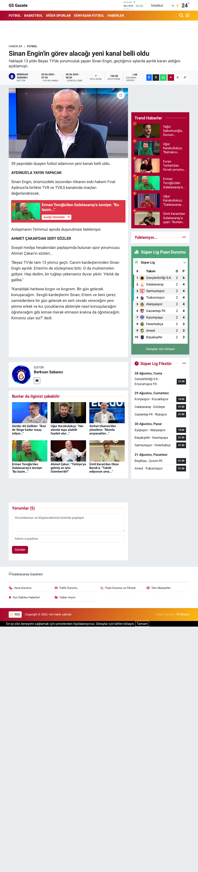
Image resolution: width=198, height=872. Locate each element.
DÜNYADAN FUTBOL (89, 15)
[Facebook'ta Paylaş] (149, 77)
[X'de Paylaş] (156, 77)
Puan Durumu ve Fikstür (120, 588)
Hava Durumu (22, 588)
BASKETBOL (33, 15)
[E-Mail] (37, 381)
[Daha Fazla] (171, 77)
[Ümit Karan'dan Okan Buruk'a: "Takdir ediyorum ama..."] (107, 450)
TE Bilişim (182, 614)
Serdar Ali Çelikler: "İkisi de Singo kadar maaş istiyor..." (29, 429)
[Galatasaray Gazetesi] (26, 574)
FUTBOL (15, 15)
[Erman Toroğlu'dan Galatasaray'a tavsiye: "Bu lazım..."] (29, 450)
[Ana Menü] (186, 15)
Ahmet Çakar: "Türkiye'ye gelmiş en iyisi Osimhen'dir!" (68, 467)
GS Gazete (18, 5)
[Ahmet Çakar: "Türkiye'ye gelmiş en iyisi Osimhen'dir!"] (68, 450)
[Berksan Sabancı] (21, 374)
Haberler (15, 46)
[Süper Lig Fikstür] (184, 363)
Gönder (20, 550)
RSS (17, 614)
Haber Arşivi (67, 597)
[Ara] (181, 15)
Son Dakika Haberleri (26, 597)
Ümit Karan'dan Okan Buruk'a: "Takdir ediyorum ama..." (104, 467)
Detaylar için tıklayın (160, 349)
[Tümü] (184, 237)
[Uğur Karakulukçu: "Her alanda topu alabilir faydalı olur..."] (68, 412)
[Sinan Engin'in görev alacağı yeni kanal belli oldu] (68, 123)
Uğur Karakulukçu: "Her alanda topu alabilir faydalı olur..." (67, 429)
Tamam (142, 624)
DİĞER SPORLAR (58, 15)
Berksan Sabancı (48, 372)
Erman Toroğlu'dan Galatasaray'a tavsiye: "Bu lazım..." (27, 467)
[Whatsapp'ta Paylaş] (163, 77)
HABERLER (116, 15)
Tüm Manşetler (161, 588)
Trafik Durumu (68, 588)
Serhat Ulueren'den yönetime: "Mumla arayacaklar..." (102, 429)
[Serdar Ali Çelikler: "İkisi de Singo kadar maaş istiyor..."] (29, 412)
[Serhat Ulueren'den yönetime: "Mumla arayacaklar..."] (107, 412)
